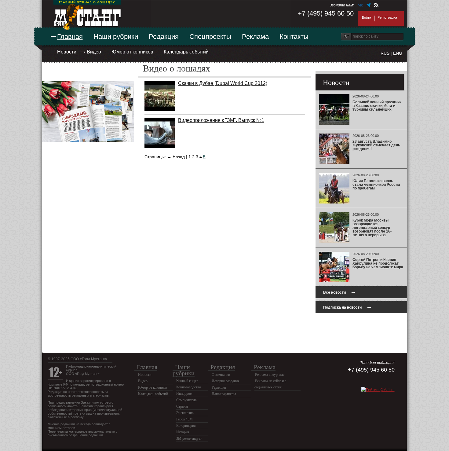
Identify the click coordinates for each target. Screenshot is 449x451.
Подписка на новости (347, 306)
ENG (397, 53)
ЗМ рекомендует (189, 438)
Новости (66, 51)
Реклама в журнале (269, 374)
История (182, 432)
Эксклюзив (185, 413)
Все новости (339, 291)
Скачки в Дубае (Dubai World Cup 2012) (222, 83)
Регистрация (387, 17)
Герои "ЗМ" (185, 419)
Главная (70, 36)
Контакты (293, 36)
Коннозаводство (188, 387)
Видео (94, 51)
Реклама (255, 36)
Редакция (164, 36)
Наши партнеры (224, 394)
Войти (366, 17)
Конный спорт (187, 381)
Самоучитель (186, 400)
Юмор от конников (132, 51)
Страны (182, 406)
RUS (385, 53)
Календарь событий (186, 51)
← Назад (176, 156)
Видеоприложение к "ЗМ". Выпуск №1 (221, 120)
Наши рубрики (115, 36)
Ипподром (184, 393)
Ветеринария (186, 426)
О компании (221, 374)
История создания (225, 381)
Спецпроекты (210, 36)
